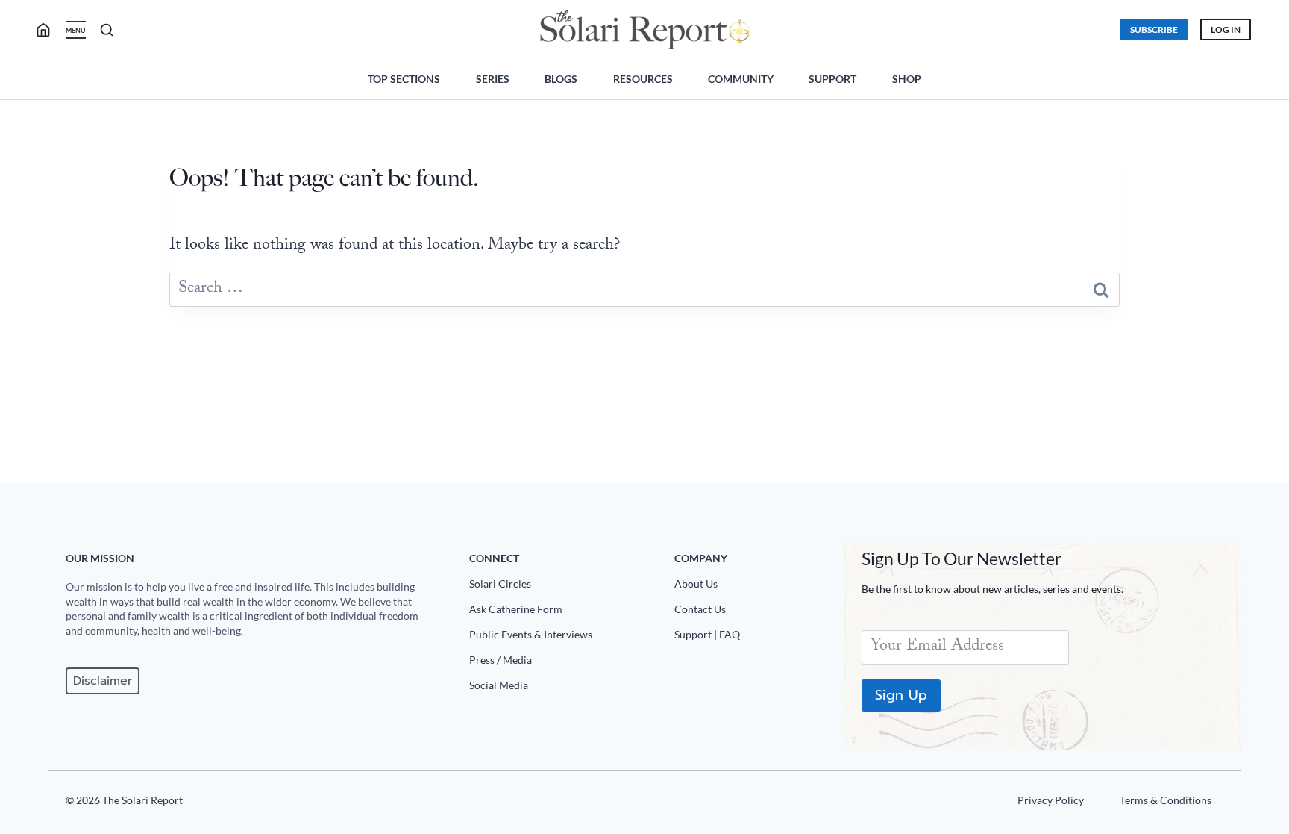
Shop (906, 78)
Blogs (561, 78)
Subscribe (1154, 29)
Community (741, 78)
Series (492, 78)
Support (832, 78)
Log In (1226, 29)
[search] (49, 29)
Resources (643, 78)
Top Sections (404, 78)
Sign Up (901, 695)
